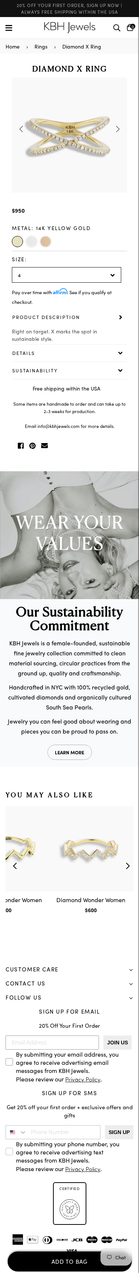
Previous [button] (21, 129)
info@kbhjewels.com (58, 426)
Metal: (51, 228)
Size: (19, 259)
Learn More (69, 752)
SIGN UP (119, 1132)
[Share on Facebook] (21, 445)
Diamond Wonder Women (90, 899)
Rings (40, 46)
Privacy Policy (82, 1080)
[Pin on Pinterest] (32, 445)
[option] (69, 135)
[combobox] (16, 1132)
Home (13, 46)
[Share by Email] (44, 445)
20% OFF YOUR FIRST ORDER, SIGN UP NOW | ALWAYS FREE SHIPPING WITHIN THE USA (69, 8)
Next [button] (117, 129)
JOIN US (117, 1043)
